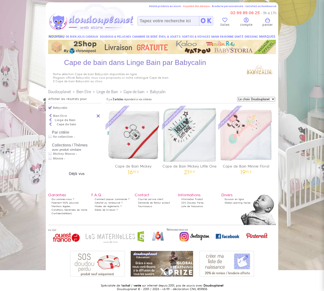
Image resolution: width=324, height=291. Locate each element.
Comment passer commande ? (112, 199)
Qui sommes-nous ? (62, 199)
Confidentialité (59, 213)
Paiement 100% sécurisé (65, 202)
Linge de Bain (107, 91)
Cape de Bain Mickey (133, 167)
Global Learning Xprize (237, 202)
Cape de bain (134, 91)
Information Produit (192, 199)
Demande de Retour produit (154, 202)
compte (246, 25)
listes (225, 25)
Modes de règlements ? (108, 206)
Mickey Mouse (64, 154)
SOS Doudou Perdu (192, 202)
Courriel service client (150, 199)
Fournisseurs (145, 206)
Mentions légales (60, 206)
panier (267, 25)
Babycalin (158, 91)
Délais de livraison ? (106, 210)
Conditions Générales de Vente (69, 210)
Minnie (58, 158)
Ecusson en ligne (234, 199)
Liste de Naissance (192, 206)
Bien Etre (83, 91)
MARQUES (267, 37)
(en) (70, 213)
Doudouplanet (59, 91)
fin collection (63, 137)
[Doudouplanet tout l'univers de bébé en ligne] (100, 30)
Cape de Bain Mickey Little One (189, 167)
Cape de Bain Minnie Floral (246, 167)
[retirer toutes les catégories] (98, 116)
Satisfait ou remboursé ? (109, 202)
